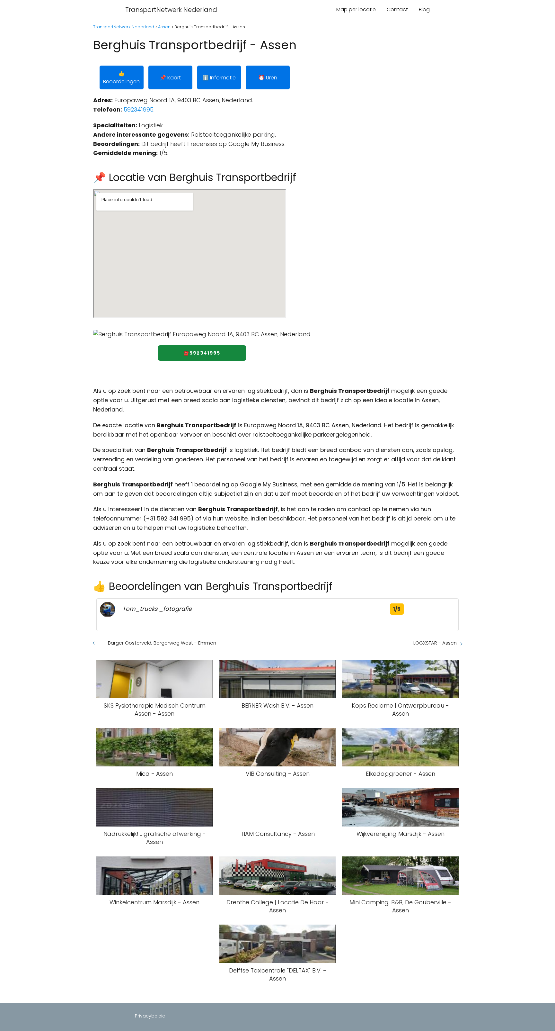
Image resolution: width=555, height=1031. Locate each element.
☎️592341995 (201, 353)
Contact (397, 9)
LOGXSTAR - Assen (435, 642)
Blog (424, 9)
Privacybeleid (150, 1016)
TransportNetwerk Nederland (171, 9)
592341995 (139, 109)
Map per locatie (356, 9)
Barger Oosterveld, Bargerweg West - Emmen (162, 642)
